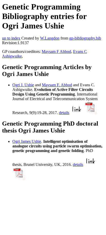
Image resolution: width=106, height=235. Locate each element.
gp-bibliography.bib (85, 38)
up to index (11, 38)
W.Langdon (49, 38)
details (64, 112)
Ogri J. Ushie (23, 85)
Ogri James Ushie (26, 141)
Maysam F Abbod (56, 51)
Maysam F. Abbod (57, 85)
